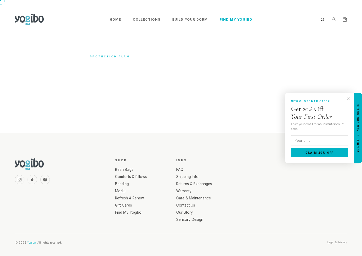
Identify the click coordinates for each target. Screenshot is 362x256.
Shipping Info (187, 177)
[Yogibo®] (29, 19)
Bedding (122, 184)
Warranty (184, 191)
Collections (146, 19)
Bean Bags (124, 169)
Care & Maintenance (193, 198)
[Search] (322, 19)
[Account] (333, 19)
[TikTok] (32, 179)
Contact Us (185, 205)
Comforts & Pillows (131, 177)
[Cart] (344, 19)
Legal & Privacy (337, 242)
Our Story (184, 212)
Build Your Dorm (190, 19)
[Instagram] (19, 179)
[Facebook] (45, 179)
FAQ (179, 169)
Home (115, 19)
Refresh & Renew (129, 198)
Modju (120, 191)
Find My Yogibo (236, 19)
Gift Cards (123, 205)
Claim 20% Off (320, 152)
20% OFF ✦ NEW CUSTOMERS (358, 128)
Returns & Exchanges (194, 184)
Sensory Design (189, 219)
